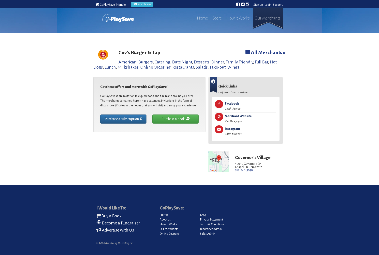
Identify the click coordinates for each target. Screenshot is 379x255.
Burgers (145, 62)
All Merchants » (268, 52)
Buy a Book (111, 216)
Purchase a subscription (122, 119)
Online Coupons (169, 233)
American (127, 62)
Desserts (201, 62)
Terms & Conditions (212, 224)
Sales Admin (208, 233)
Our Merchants (267, 18)
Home (202, 18)
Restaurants (183, 67)
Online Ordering (155, 67)
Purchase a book (173, 119)
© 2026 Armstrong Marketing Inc (114, 243)
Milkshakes (128, 67)
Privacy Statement (211, 219)
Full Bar (261, 62)
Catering (162, 62)
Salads (202, 67)
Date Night (182, 62)
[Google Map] (218, 161)
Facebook (233, 106)
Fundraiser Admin (211, 229)
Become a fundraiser (120, 223)
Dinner (217, 62)
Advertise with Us (117, 230)
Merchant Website (238, 118)
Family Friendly (239, 62)
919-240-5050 (244, 170)
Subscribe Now (144, 4)
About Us (165, 219)
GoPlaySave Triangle (112, 4)
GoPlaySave (118, 22)
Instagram (233, 131)
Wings (233, 67)
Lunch (110, 67)
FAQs (203, 214)
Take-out (217, 67)
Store (217, 18)
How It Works (238, 18)
